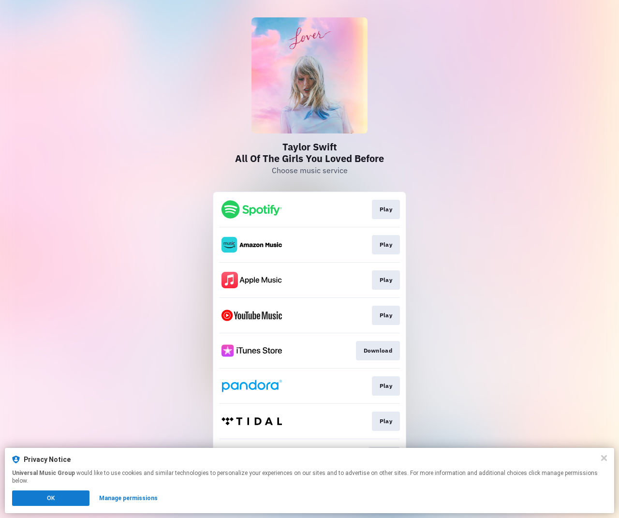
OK (51, 498)
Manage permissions (128, 498)
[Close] (604, 458)
